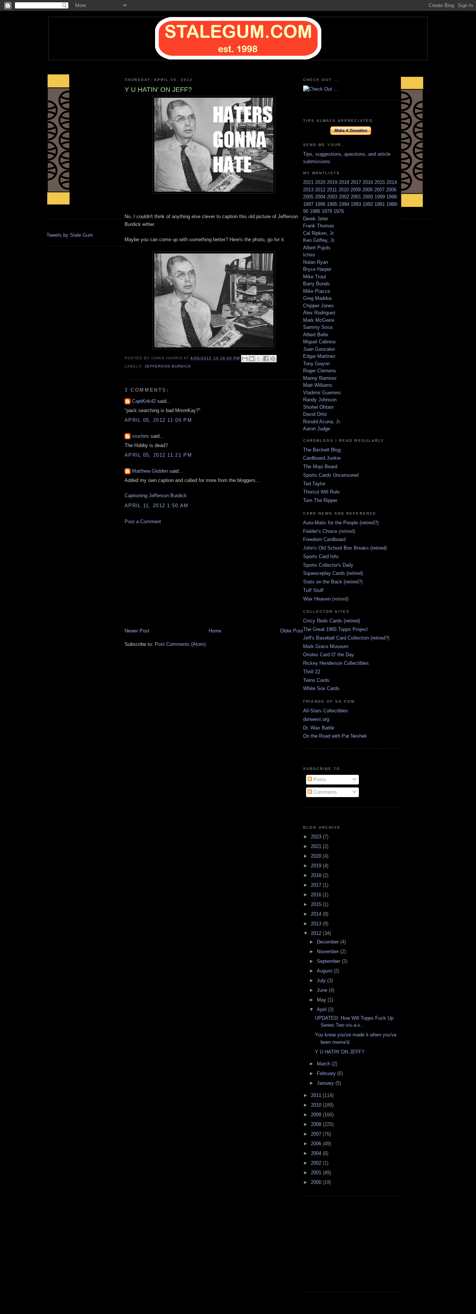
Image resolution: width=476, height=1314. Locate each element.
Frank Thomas (318, 226)
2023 (317, 836)
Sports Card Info (320, 556)
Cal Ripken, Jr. (319, 233)
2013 (309, 189)
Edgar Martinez (319, 356)
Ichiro (309, 255)
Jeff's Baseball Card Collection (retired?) (346, 638)
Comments (324, 792)
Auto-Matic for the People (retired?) (341, 522)
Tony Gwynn (316, 363)
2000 (368, 197)
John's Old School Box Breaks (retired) (345, 548)
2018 (345, 182)
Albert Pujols (317, 247)
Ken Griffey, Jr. (319, 240)
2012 (321, 189)
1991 (380, 204)
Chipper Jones (318, 305)
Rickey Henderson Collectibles (336, 663)
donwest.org (316, 719)
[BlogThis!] (251, 358)
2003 (333, 197)
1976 (339, 211)
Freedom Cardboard (324, 539)
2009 (356, 189)
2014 (391, 182)
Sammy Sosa (317, 327)
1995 (333, 204)
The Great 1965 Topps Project (335, 629)
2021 (309, 182)
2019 (333, 182)
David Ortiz (315, 414)
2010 (344, 189)
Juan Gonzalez (319, 349)
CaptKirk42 (144, 401)
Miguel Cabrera (319, 341)
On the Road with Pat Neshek (335, 736)
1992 (368, 204)
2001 (357, 197)
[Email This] (244, 358)
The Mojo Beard (320, 466)
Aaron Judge (316, 428)
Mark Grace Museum (325, 646)
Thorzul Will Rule (321, 492)
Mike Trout (314, 276)
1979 (328, 211)
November (328, 951)
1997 (309, 204)
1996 (321, 204)
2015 (380, 182)
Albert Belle (315, 334)
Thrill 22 (311, 671)
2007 (380, 189)
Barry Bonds (316, 284)
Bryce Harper (317, 269)
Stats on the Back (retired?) (333, 582)
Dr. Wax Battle (318, 728)
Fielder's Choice (320, 531)
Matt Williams (317, 385)
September (329, 961)
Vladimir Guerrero (322, 392)
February (327, 1073)
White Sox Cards (321, 688)
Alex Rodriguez (319, 312)
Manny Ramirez (320, 378)
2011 (332, 189)
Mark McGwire (318, 320)
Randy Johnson (320, 399)
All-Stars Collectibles (325, 710)
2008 (368, 189)
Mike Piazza (316, 291)
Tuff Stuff (313, 590)
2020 (321, 182)
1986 (316, 211)
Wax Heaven (317, 599)
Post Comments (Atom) (180, 644)
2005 (309, 197)
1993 (357, 204)
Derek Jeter (315, 218)
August (325, 971)
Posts (319, 779)
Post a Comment (143, 521)
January (326, 1083)
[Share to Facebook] (266, 358)
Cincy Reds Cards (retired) (331, 621)
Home (215, 631)
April (322, 1009)
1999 (380, 197)
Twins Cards (316, 680)
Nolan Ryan (315, 262)
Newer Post (137, 631)
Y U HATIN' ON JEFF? (339, 1052)
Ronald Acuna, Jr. (322, 421)
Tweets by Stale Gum (69, 235)
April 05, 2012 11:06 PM (158, 420)
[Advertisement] (180, 575)
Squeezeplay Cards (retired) (333, 573)
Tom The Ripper (320, 500)
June (323, 990)
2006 (391, 189)
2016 (368, 182)
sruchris (140, 436)
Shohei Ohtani (318, 407)
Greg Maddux (317, 298)
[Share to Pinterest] (273, 358)
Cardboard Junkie (322, 458)
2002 (345, 197)
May (322, 1000)
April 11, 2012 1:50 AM (157, 505)
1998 (391, 197)
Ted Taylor (314, 483)
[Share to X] (259, 358)
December (328, 942)
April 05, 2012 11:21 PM (158, 455)
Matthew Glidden (150, 471)
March (324, 1064)
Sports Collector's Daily (328, 565)
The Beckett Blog (322, 450)
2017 (357, 182)
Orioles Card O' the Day (328, 654)
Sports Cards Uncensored (330, 475)
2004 (321, 197)
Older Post (291, 631)
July (322, 980)
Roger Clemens (319, 370)
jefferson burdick (168, 366)
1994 (345, 204)
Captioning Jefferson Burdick (156, 495)
